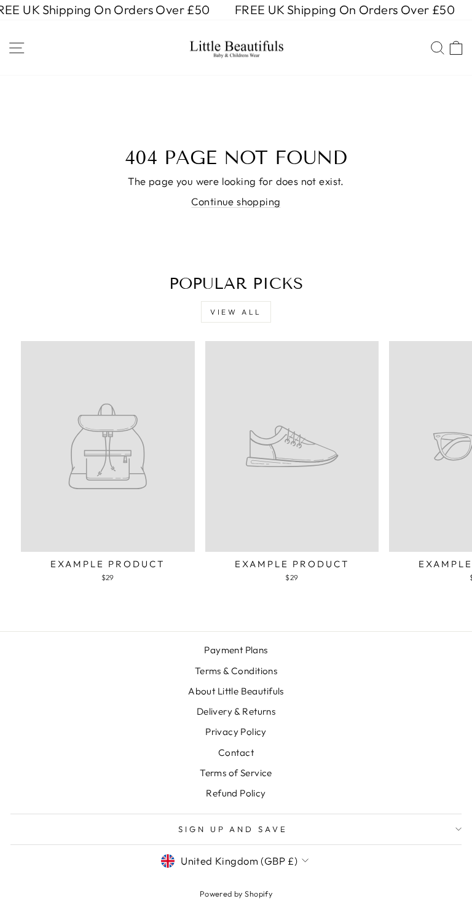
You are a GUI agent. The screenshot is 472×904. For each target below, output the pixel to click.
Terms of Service (236, 773)
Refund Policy (236, 793)
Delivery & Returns (236, 711)
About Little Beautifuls (236, 691)
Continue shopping (235, 201)
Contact (236, 752)
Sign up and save (233, 829)
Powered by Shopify (236, 893)
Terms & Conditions (236, 671)
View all (236, 311)
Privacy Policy (236, 731)
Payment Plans (235, 650)
